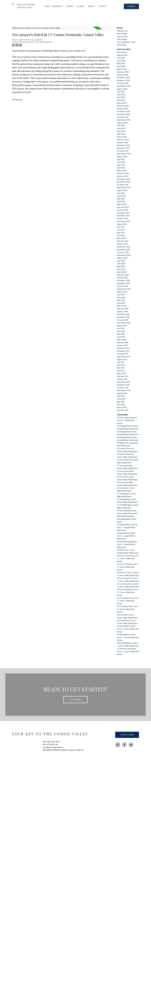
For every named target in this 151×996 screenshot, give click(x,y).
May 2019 (121, 300)
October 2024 (123, 117)
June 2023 (121, 162)
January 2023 (122, 176)
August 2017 (122, 359)
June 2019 (121, 297)
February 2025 (123, 106)
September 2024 (124, 120)
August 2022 (122, 190)
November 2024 (123, 114)
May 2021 (120, 232)
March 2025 (122, 103)
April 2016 (121, 404)
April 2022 (121, 201)
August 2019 (122, 292)
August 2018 (122, 326)
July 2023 (121, 159)
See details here (77, 50)
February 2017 (122, 376)
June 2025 (121, 94)
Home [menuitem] (47, 6)
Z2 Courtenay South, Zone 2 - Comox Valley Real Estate (127, 601)
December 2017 (123, 348)
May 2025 (121, 97)
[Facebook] (124, 744)
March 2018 (121, 340)
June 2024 (121, 128)
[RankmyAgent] (131, 744)
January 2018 (122, 345)
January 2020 (122, 278)
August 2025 (122, 89)
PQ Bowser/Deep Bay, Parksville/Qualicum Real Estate (126, 519)
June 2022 (121, 196)
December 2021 (123, 213)
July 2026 (121, 58)
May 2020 (121, 266)
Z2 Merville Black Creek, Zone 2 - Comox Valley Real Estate (128, 629)
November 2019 (123, 283)
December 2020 (123, 247)
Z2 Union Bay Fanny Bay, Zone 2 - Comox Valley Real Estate (128, 651)
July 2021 (120, 227)
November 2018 (123, 317)
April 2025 (121, 100)
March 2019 (121, 306)
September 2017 (123, 356)
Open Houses (122, 36)
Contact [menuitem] (102, 6)
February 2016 (122, 410)
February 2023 (123, 173)
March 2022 (122, 204)
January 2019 (122, 311)
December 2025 (123, 77)
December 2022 (123, 179)
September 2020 (124, 255)
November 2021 (123, 216)
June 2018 (121, 331)
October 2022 (122, 185)
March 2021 (121, 238)
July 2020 (121, 261)
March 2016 (121, 407)
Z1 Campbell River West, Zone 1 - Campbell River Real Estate (126, 536)
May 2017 (121, 368)
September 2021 (123, 221)
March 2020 (122, 272)
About (91, 6)
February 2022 (123, 207)
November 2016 (123, 385)
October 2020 (123, 252)
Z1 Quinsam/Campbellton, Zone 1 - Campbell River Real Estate (127, 544)
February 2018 (122, 342)
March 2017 (121, 373)
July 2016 (120, 396)
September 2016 (123, 390)
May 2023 (121, 165)
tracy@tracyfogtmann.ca (53, 747)
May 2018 (120, 334)
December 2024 (123, 111)
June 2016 (121, 399)
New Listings (122, 33)
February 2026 (123, 72)
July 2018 (120, 328)
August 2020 (122, 258)
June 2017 (121, 365)
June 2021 (121, 230)
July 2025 (121, 92)
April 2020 (121, 269)
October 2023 (122, 151)
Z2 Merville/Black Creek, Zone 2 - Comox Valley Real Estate (128, 637)
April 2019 (121, 303)
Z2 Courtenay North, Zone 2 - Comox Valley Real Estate (127, 592)
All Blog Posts (122, 31)
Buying (69, 6)
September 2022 (124, 187)
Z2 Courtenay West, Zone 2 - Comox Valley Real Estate (127, 609)
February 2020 (123, 275)
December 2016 (123, 382)
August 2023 (122, 156)
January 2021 (122, 244)
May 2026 (121, 63)
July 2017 (120, 362)
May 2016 (121, 402)
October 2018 (122, 320)
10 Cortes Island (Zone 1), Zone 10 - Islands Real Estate (127, 420)
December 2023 (123, 145)
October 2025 (123, 83)
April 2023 (121, 168)
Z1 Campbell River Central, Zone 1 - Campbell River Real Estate (127, 527)
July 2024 (121, 125)
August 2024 (122, 123)
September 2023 (124, 154)
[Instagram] (117, 744)
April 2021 (121, 235)
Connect (131, 6)
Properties (57, 6)
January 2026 (122, 75)
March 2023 (122, 170)
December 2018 (123, 314)
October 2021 (122, 218)
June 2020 (121, 263)
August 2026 (122, 55)
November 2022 (123, 182)
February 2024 (123, 139)
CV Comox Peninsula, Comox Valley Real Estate (35, 42)
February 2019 (122, 309)
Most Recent (122, 52)
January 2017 (122, 379)
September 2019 (123, 289)
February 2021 (122, 241)
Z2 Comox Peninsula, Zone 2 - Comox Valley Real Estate (127, 567)
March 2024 (122, 137)
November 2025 (123, 80)
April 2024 (121, 134)
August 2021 (122, 224)
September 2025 (124, 86)
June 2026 (121, 61)
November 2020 (123, 249)
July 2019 (120, 294)
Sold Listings (122, 39)
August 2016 (122, 393)
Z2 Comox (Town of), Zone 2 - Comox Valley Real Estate (127, 558)
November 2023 (123, 148)
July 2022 (121, 193)
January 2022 (122, 210)
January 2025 (122, 108)
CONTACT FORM (127, 735)
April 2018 (121, 337)
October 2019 (122, 286)
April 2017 (121, 371)
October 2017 (122, 354)
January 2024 (122, 142)
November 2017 (123, 351)
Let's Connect (75, 699)
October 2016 (122, 388)
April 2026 (121, 66)
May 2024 (121, 131)
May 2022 (121, 199)
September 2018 (123, 323)
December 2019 (123, 280)
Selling (80, 6)
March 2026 (122, 69)
